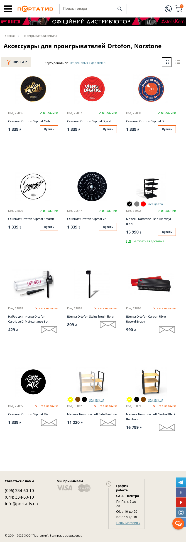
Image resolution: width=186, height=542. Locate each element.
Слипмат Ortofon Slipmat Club (29, 121)
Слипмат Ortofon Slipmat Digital (89, 121)
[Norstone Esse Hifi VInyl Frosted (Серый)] (137, 204)
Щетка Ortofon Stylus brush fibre (90, 316)
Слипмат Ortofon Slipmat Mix (28, 414)
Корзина (181, 6)
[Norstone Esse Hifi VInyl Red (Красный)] (143, 204)
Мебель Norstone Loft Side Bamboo (92, 414)
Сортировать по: (57, 63)
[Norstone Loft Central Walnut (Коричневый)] (143, 399)
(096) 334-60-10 (19, 490)
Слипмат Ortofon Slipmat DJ (145, 121)
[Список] (177, 62)
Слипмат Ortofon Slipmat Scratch (31, 219)
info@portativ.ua (21, 503)
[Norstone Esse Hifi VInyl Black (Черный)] (129, 204)
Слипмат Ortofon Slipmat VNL (87, 219)
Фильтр (20, 62)
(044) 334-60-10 (19, 497)
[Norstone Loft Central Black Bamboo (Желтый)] (129, 399)
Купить (49, 129)
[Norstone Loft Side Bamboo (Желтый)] (70, 399)
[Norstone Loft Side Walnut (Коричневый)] (78, 399)
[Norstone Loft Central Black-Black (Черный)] (137, 399)
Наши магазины (128, 523)
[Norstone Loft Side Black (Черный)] (84, 399)
